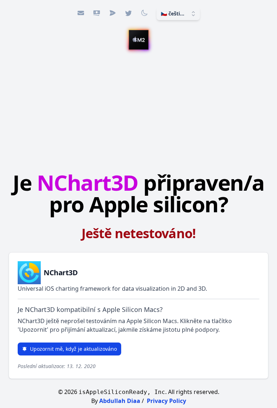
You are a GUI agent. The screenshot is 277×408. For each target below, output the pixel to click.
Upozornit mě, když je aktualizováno (73, 348)
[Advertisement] (138, 112)
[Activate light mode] (144, 13)
